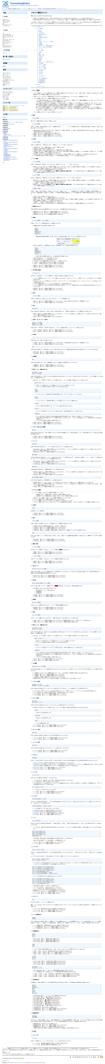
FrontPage (6, 138)
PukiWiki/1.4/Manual (8, 146)
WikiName (6, 143)
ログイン (63, 8)
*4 (2, 1053)
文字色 (40, 57)
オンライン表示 (42, 67)
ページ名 (41, 71)
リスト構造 (41, 33)
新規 (40, 8)
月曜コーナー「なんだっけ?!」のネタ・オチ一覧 (13, 105)
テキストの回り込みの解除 (45, 47)
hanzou (8, 1060)
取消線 (40, 59)
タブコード (41, 77)
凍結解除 (14, 8)
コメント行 (41, 86)
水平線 (40, 43)
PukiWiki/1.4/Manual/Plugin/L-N (11, 151)
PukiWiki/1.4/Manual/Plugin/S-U (11, 148)
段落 (40, 30)
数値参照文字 (42, 82)
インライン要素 (40, 50)
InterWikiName (7, 155)
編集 (10, 8)
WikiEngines (6, 145)
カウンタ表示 (42, 66)
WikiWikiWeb (6, 160)
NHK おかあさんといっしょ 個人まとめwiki (13, 122)
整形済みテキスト (43, 34)
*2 (2, 1049)
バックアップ (24, 8)
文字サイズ (41, 56)
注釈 (40, 60)
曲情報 (4, 66)
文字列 (40, 52)
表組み (40, 36)
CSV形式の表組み (43, 37)
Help (5, 141)
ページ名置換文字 (43, 78)
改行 (40, 53)
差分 (18, 8)
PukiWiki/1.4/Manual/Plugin (10, 156)
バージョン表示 (42, 68)
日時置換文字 (42, 79)
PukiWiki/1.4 (6, 149)
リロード (34, 8)
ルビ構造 (41, 63)
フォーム (41, 48)
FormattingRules (20, 3)
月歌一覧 (5, 53)
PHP (5, 147)
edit (3, 162)
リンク (40, 74)
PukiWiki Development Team (18, 1062)
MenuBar (6, 126)
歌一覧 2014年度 (6, 59)
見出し (40, 38)
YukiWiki (5, 150)
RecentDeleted (7, 128)
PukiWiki (5, 153)
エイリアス (41, 75)
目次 (40, 40)
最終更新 (53, 8)
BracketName (7, 158)
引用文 (40, 31)
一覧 (43, 8)
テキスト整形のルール (38, 26)
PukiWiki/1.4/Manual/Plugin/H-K (11, 140)
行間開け (41, 44)
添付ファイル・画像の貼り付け (46, 45)
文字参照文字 (42, 81)
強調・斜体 (41, 55)
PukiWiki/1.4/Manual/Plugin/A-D (11, 159)
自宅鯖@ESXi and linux (9, 124)
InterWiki (41, 73)
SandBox (6, 152)
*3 (2, 1052)
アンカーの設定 (42, 64)
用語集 (4, 117)
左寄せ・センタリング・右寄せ (46, 41)
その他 (37, 84)
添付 (30, 8)
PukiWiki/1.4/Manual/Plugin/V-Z (11, 144)
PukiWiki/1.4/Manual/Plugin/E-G (11, 142)
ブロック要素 (39, 28)
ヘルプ (58, 8)
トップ (4, 8)
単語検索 (47, 8)
